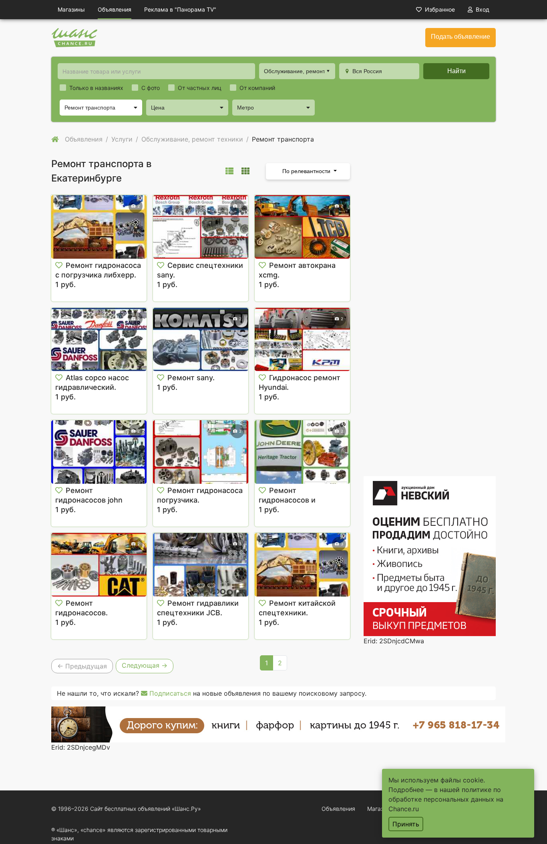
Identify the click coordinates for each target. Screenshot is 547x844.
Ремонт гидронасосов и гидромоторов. (287, 500)
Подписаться (169, 693)
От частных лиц (199, 87)
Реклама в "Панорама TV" (180, 9)
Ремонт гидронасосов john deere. (89, 500)
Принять (405, 824)
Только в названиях (96, 87)
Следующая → (144, 665)
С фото (150, 87)
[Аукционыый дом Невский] (430, 555)
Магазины (71, 9)
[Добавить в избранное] (58, 265)
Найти (456, 71)
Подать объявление (460, 36)
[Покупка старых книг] (278, 724)
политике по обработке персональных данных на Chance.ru (445, 799)
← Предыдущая (82, 666)
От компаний (257, 87)
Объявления (114, 9)
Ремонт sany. (191, 377)
